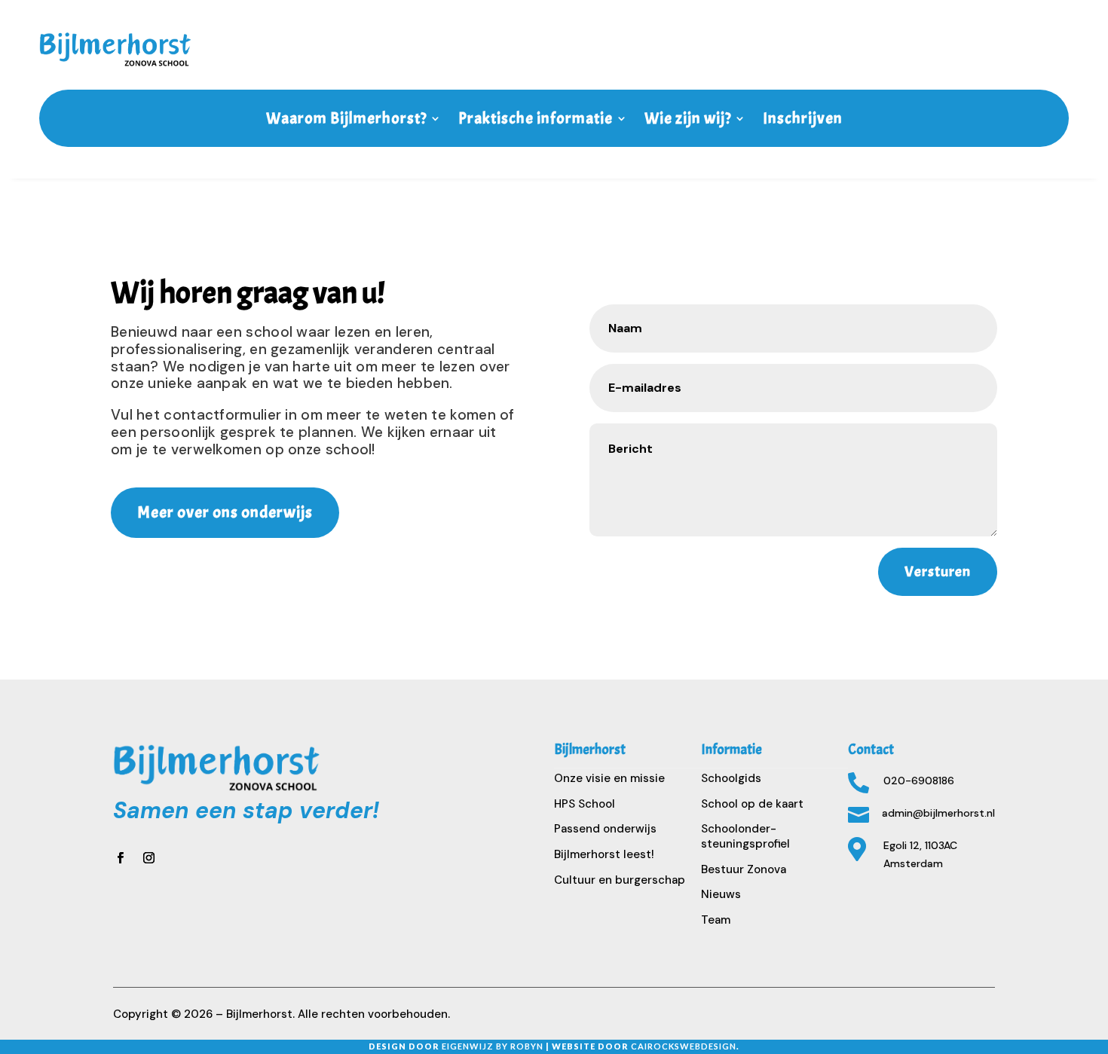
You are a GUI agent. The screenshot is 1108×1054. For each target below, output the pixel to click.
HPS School (584, 803)
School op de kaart (752, 803)
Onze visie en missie (609, 778)
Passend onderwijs (605, 828)
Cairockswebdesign (683, 1046)
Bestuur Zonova (743, 869)
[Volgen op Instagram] (148, 857)
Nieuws (721, 894)
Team (715, 919)
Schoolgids (731, 778)
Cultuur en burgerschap (619, 879)
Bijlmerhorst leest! (604, 854)
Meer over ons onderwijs (225, 512)
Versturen (937, 571)
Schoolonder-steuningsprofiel (745, 836)
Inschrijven (803, 118)
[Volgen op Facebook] (120, 857)
